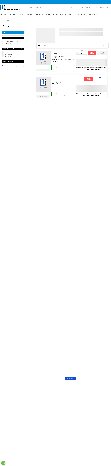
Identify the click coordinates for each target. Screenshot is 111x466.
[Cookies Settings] (3, 463)
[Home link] (1, 20)
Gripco (7, 20)
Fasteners (7, 43)
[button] (13, 38)
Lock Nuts (7, 56)
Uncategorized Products (11, 41)
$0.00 (17, 66)
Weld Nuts (7, 52)
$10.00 (21, 66)
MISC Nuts (8, 54)
